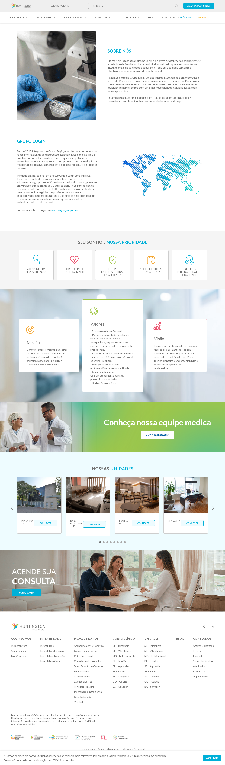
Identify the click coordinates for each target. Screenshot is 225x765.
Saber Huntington (203, 661)
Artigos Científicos (203, 645)
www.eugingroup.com (64, 210)
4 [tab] (111, 542)
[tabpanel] (39, 505)
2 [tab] (104, 542)
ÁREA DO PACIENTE (60, 6)
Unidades (130, 17)
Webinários (199, 666)
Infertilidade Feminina (52, 650)
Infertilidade (44, 17)
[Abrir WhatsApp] (216, 756)
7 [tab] (121, 542)
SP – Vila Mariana (122, 650)
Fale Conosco (18, 655)
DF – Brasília (119, 661)
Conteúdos (169, 17)
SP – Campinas (121, 676)
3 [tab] (107, 542)
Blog (151, 17)
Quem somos (16, 17)
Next (213, 508)
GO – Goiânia (120, 681)
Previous (12, 508)
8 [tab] (125, 542)
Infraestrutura (19, 645)
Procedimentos (73, 17)
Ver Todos (79, 701)
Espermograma (82, 676)
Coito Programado (84, 655)
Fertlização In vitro (84, 686)
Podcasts (198, 655)
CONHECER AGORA (157, 434)
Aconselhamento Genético (89, 645)
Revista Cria (199, 671)
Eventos (197, 650)
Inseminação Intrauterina (88, 691)
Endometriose (81, 671)
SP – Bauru (119, 671)
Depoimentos (200, 676)
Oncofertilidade (82, 696)
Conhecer (46, 523)
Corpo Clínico (103, 17)
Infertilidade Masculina (52, 655)
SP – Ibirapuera (121, 645)
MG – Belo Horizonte (124, 655)
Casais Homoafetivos (85, 650)
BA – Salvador (120, 686)
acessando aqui (173, 101)
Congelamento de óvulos (87, 661)
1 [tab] (100, 542)
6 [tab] (118, 542)
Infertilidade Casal (50, 661)
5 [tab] (114, 542)
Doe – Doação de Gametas (88, 666)
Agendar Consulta (198, 5)
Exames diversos (83, 681)
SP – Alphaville (121, 666)
